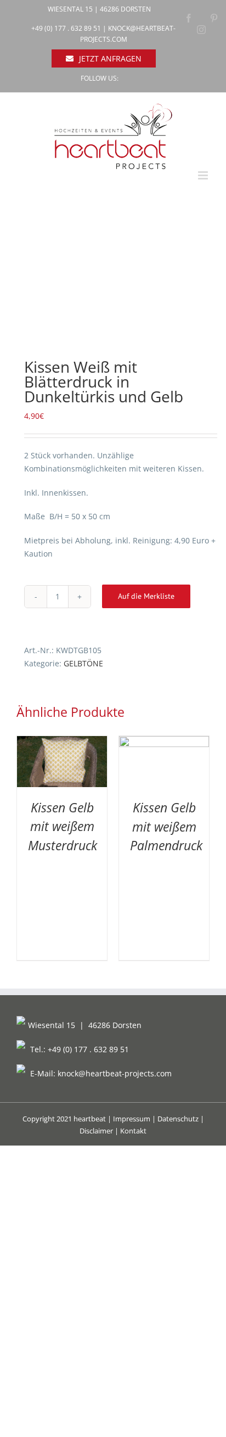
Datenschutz (178, 1119)
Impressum (131, 1119)
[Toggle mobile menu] (204, 175)
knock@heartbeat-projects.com (115, 1073)
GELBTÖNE (83, 663)
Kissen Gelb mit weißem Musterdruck (62, 826)
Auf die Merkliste (146, 596)
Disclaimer (96, 1131)
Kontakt (133, 1131)
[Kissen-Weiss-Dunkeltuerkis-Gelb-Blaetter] (113, 277)
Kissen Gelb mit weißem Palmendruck (166, 826)
